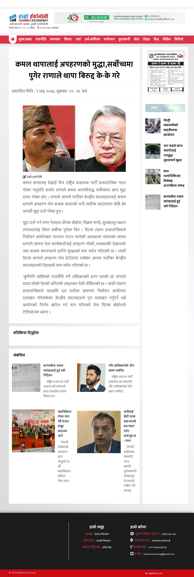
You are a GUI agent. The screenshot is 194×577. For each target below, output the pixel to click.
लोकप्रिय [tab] (174, 108)
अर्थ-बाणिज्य (92, 39)
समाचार (55, 39)
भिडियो (178, 39)
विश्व (156, 39)
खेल (136, 39)
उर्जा (78, 39)
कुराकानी (124, 39)
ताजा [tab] (154, 108)
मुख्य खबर (25, 39)
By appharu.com (154, 573)
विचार (68, 39)
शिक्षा (146, 39)
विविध (167, 39)
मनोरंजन (109, 39)
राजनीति (40, 39)
